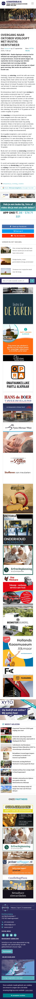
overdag (15, 183)
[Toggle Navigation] (32, 3)
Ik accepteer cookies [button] (18, 995)
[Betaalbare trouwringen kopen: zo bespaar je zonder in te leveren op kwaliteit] (6, 756)
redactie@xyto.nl (9, 924)
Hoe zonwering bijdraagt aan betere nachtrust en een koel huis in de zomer (22, 250)
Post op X (19, 231)
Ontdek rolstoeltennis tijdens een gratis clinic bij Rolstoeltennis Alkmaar (22, 780)
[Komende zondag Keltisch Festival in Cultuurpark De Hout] (6, 764)
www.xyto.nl (8, 927)
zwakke (21, 183)
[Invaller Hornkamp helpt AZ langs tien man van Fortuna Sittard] (6, 789)
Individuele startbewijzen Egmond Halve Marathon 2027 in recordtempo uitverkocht (23, 747)
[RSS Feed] (15, 935)
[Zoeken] (32, 281)
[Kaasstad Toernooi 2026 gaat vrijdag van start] (6, 731)
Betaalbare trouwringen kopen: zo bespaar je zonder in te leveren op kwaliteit (23, 755)
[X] (7, 935)
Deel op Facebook (19, 226)
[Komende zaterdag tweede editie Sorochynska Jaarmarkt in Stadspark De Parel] (6, 739)
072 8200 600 (9, 922)
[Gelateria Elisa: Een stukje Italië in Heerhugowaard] (6, 772)
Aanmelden (7, 951)
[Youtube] (11, 935)
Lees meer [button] (29, 990)
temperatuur (7, 183)
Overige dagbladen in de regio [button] (12, 978)
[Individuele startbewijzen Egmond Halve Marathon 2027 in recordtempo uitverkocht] (6, 747)
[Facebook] (4, 935)
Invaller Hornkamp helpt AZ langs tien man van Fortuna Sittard (22, 789)
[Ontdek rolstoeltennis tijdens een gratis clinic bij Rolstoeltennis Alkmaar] (6, 781)
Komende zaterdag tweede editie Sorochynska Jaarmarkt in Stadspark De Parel (23, 739)
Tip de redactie (19, 236)
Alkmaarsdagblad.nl (14, 2)
